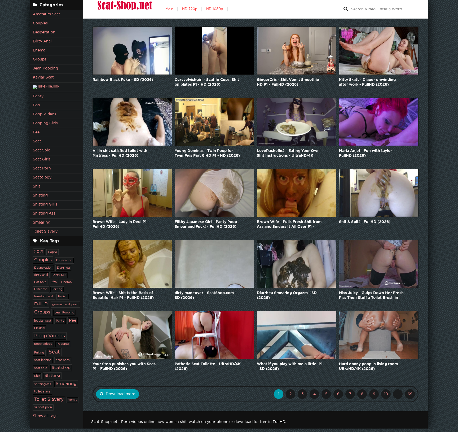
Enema (39, 50)
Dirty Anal (42, 41)
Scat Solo (41, 150)
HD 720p (189, 9)
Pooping (63, 344)
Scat (37, 141)
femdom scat (44, 296)
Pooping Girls (45, 123)
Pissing (39, 328)
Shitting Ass (44, 213)
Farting (57, 289)
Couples (40, 23)
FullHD (41, 304)
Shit (36, 186)
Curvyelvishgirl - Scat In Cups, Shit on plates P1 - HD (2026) (207, 82)
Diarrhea (63, 268)
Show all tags (45, 416)
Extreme (40, 289)
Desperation (44, 32)
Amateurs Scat (46, 14)
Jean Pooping (45, 68)
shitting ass (42, 384)
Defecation (64, 260)
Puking (39, 352)
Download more (120, 394)
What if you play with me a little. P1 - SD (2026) (290, 366)
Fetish (62, 296)
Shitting (40, 195)
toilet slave (42, 391)
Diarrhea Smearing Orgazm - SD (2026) (287, 295)
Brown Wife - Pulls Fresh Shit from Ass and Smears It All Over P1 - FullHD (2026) (289, 224)
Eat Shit (40, 282)
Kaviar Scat (43, 77)
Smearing (41, 222)
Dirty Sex (59, 275)
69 (410, 394)
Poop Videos (44, 114)
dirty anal (41, 275)
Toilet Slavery (45, 231)
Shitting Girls (45, 204)
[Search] (345, 9)
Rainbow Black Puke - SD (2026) (123, 79)
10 (386, 394)
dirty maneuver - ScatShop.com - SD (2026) (205, 295)
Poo (36, 105)
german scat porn (65, 304)
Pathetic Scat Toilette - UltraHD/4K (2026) (208, 366)
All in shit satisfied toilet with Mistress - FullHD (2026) (120, 153)
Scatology (42, 177)
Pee (36, 132)
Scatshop (61, 367)
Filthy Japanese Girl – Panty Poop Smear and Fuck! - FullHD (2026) (206, 224)
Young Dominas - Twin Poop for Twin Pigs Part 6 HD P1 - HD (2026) (207, 153)
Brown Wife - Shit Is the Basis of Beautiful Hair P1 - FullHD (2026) (123, 295)
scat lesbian (42, 360)
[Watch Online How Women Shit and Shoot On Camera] (124, 9)
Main (169, 9)
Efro (53, 282)
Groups (39, 59)
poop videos (43, 344)
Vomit (72, 400)
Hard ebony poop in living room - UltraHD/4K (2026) (369, 366)
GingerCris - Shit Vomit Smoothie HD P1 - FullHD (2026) (288, 82)
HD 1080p (214, 9)
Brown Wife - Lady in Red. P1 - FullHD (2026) (121, 224)
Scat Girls (42, 159)
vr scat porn (43, 407)
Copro (52, 252)
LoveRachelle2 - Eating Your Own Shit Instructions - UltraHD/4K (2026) (288, 153)
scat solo (40, 368)
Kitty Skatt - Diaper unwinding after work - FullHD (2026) (367, 82)
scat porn (63, 360)
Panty (38, 96)
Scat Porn (42, 168)
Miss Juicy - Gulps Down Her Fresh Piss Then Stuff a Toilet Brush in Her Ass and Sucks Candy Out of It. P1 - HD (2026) (371, 295)
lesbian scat (42, 321)
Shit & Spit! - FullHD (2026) (364, 222)
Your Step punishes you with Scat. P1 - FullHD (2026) (124, 366)
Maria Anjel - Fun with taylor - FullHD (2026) (367, 153)
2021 (38, 252)
